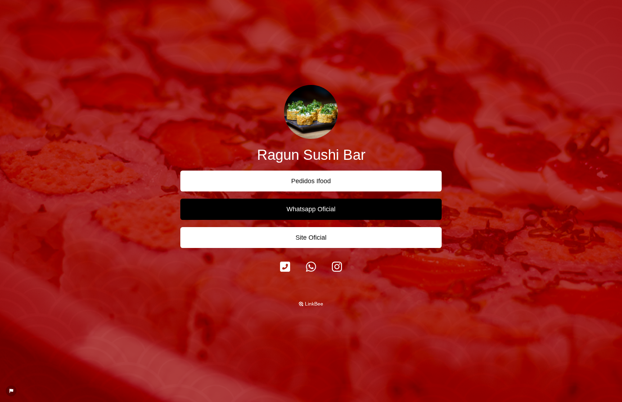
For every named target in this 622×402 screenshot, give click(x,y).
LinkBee (313, 304)
